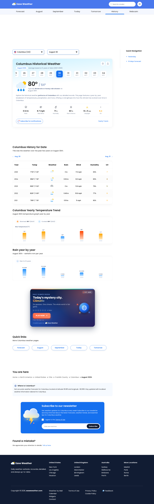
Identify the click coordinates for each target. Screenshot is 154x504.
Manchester (79, 470)
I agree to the (55, 420)
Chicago (52, 473)
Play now (40, 315)
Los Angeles (54, 470)
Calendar (53, 493)
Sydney (104, 467)
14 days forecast (134, 61)
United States (55, 462)
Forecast (20, 11)
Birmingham (79, 473)
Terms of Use (60, 420)
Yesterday (132, 57)
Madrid (127, 467)
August (39, 11)
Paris (126, 470)
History (114, 11)
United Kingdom (81, 462)
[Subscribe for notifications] (103, 63)
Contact (52, 499)
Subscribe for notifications (30, 121)
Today (77, 11)
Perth (104, 475)
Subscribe (93, 426)
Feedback (109, 491)
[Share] (108, 63)
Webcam (133, 11)
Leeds (76, 475)
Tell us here (46, 445)
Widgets (52, 496)
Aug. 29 (17, 156)
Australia (105, 462)
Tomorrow (96, 11)
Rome (126, 473)
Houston (52, 475)
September (58, 11)
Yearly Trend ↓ (103, 121)
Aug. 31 (107, 156)
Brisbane (105, 473)
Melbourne (106, 470)
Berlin (126, 475)
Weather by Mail (56, 491)
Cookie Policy (90, 493)
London (77, 467)
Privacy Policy (90, 491)
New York (53, 467)
